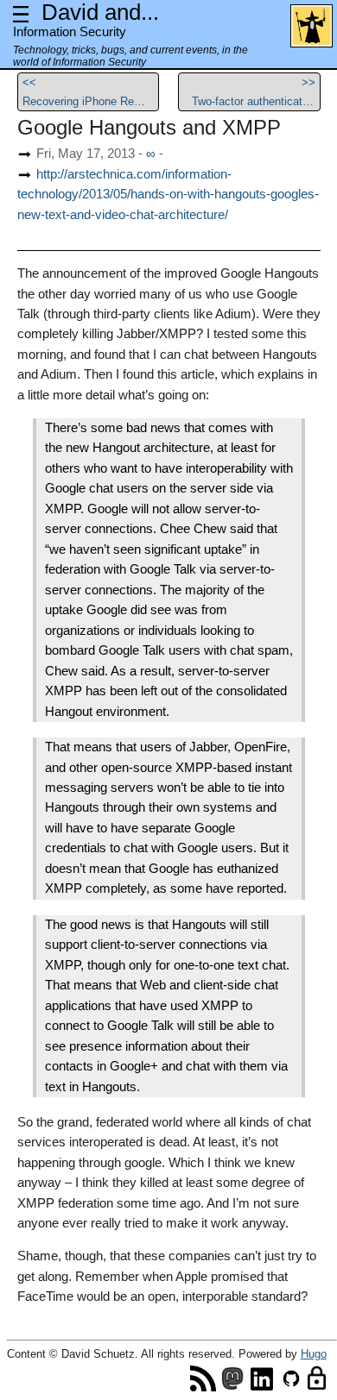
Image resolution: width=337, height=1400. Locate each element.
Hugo (314, 1353)
